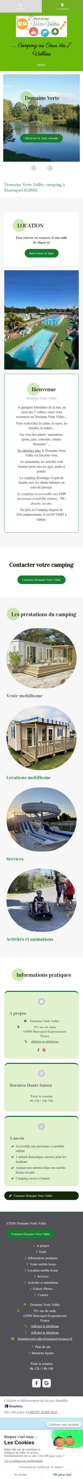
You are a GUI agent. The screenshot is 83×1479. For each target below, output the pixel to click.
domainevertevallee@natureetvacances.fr (45, 1338)
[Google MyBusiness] (44, 1050)
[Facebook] (38, 1050)
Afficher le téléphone (45, 1041)
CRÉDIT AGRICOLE (42, 1412)
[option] (41, 118)
